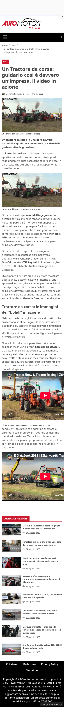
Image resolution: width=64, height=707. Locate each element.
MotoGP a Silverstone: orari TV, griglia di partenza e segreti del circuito (41, 527)
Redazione (29, 664)
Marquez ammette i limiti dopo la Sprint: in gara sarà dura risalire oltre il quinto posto (42, 629)
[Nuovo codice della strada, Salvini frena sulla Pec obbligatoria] (11, 598)
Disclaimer (32, 670)
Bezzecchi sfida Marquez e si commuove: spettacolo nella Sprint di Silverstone (41, 579)
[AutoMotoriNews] (21, 23)
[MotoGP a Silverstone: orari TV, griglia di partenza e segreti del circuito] (11, 530)
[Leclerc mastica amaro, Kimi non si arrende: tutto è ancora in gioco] (11, 614)
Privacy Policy (49, 664)
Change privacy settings (51, 704)
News (5, 61)
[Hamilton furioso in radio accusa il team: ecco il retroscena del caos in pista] (11, 562)
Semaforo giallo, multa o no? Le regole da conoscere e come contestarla (42, 543)
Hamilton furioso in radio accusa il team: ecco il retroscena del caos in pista (40, 561)
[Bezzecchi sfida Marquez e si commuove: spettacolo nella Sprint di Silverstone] (11, 580)
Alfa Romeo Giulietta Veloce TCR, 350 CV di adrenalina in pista (42, 646)
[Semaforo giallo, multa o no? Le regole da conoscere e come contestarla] (11, 546)
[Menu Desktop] (5, 37)
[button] (61, 37)
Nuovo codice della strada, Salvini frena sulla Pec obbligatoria (42, 596)
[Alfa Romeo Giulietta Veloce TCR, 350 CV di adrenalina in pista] (11, 649)
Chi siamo (12, 664)
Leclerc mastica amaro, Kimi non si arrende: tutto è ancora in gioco (40, 612)
